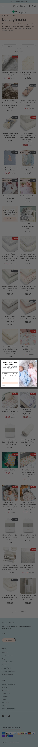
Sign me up (10, 383)
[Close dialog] (36, 361)
